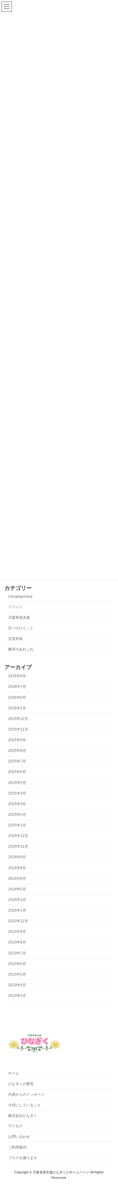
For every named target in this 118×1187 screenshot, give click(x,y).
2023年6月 (17, 964)
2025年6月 (17, 772)
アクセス (15, 1126)
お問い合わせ (19, 1137)
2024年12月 (18, 836)
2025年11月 (18, 729)
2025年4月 (17, 793)
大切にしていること (24, 1105)
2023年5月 (17, 974)
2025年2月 (17, 814)
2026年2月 (17, 708)
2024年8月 (17, 868)
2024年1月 (17, 910)
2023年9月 (17, 932)
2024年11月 (18, 847)
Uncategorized (20, 597)
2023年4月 (17, 985)
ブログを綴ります (22, 1158)
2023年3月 (17, 996)
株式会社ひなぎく (22, 1116)
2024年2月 (17, 900)
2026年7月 (17, 687)
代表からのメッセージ (26, 1094)
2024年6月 (17, 878)
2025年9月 (17, 740)
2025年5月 (17, 783)
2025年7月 (17, 761)
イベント (15, 607)
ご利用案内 (17, 1147)
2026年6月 (17, 697)
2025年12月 (18, 719)
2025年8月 (17, 751)
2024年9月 (17, 857)
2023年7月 (17, 953)
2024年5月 (17, 889)
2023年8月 (17, 942)
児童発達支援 (19, 617)
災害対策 (15, 639)
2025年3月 (17, 804)
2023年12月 (18, 921)
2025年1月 (17, 825)
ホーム (13, 1073)
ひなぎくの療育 (21, 1084)
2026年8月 (17, 676)
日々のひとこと (21, 628)
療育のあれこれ (21, 649)
